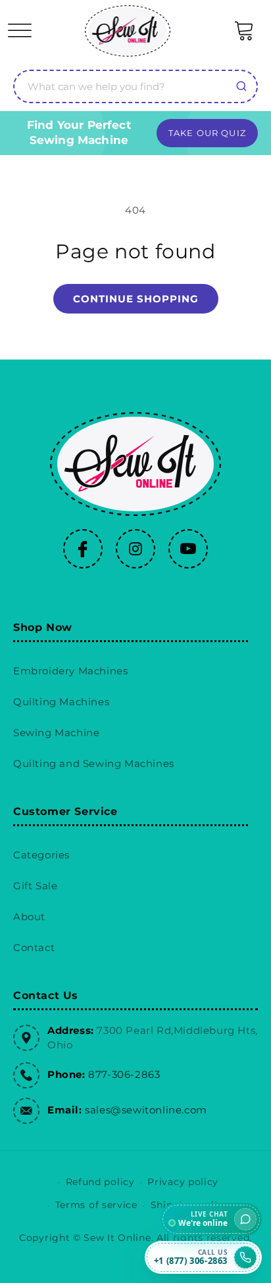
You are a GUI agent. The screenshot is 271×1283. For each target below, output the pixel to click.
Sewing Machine (56, 732)
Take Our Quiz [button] (207, 133)
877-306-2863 (124, 1074)
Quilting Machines (61, 701)
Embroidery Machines (70, 671)
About (29, 916)
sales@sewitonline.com (146, 1110)
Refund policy (100, 1182)
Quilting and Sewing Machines (93, 763)
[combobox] (135, 86)
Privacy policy (182, 1182)
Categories (41, 855)
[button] (19, 30)
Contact (34, 947)
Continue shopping (136, 298)
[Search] (241, 86)
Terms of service (96, 1205)
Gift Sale (35, 885)
